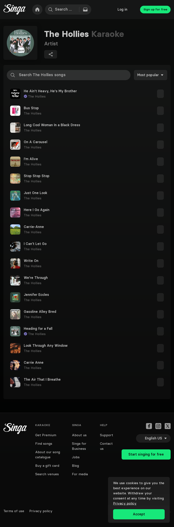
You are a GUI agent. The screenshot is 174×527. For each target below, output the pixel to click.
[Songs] (85, 9)
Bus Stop (31, 108)
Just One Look (35, 193)
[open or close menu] (160, 93)
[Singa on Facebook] (149, 426)
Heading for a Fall (38, 328)
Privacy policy (124, 503)
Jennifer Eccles (36, 294)
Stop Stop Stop (36, 176)
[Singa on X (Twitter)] (168, 426)
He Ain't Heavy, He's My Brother (50, 91)
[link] (37, 9)
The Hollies (37, 96)
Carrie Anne (34, 362)
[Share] (50, 54)
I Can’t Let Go (35, 244)
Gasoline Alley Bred (40, 311)
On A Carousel (35, 142)
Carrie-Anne (34, 227)
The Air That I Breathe (42, 379)
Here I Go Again (36, 210)
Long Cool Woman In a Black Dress (52, 125)
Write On (31, 261)
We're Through (36, 278)
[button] (87, 93)
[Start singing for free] (146, 445)
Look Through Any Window (46, 345)
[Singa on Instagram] (158, 426)
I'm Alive (31, 159)
